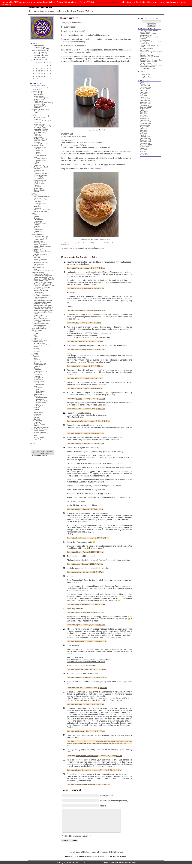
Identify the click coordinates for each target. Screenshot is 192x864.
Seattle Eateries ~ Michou (149, 61)
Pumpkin (37, 407)
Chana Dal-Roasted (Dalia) (43, 121)
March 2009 (144, 82)
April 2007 (143, 115)
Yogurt (36, 338)
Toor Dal (90, 243)
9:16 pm (103, 349)
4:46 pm (102, 268)
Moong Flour (38, 205)
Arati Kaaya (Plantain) (41, 274)
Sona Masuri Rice (40, 106)
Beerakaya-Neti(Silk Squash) (44, 279)
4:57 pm (101, 288)
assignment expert (83, 784)
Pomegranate (38, 229)
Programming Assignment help (87, 756)
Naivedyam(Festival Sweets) (43, 271)
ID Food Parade (39, 424)
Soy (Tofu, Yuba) (39, 140)
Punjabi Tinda (39, 315)
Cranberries (84, 243)
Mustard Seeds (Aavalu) (42, 246)
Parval (36, 313)
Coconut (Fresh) (39, 178)
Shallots (39, 393)
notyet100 (80, 349)
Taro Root (37, 414)
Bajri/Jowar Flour (39, 198)
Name (102, 795)
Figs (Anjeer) (38, 182)
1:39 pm (104, 641)
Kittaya (36, 425)
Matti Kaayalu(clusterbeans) (43, 307)
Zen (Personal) (37, 421)
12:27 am (101, 409)
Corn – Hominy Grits (41, 200)
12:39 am (102, 669)
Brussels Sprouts (40, 364)
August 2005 (144, 146)
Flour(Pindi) (35, 195)
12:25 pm (100, 433)
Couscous (39, 150)
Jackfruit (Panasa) (40, 223)
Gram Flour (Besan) (40, 203)
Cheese (36, 332)
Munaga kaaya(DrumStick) (43, 312)
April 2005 (143, 153)
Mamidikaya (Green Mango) (43, 305)
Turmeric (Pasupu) (40, 254)
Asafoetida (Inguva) (41, 236)
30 (44, 76)
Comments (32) (65, 244)
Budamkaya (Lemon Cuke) (43, 282)
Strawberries (38, 231)
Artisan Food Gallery (41, 55)
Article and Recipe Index (40, 54)
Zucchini (37, 419)
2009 (142, 47)
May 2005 (143, 151)
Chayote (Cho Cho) (40, 371)
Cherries (37, 218)
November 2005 (145, 141)
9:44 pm (100, 388)
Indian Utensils (39, 261)
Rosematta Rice (39, 104)
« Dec (34, 79)
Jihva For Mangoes (40, 52)
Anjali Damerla (39, 430)
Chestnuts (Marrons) (41, 175)
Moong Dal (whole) (40, 131)
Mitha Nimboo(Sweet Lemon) (44, 310)
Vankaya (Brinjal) (39, 327)
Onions (36, 389)
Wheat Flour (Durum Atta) (42, 210)
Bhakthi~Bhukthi (37, 91)
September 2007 (146, 107)
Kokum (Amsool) (39, 243)
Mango (36, 224)
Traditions (37, 266)
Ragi (37, 162)
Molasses (37, 351)
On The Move (145, 50)
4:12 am (119, 770)
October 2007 (145, 105)
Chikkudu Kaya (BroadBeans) (44, 285)
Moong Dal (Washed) (41, 129)
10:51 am (100, 612)
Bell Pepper (40, 399)
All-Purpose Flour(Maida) (42, 196)
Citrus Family (38, 219)
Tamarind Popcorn (146, 55)
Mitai (35, 269)
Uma (78, 341)
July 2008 (143, 90)
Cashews (37, 172)
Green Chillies (41, 402)
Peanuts (37, 134)
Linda (78, 552)
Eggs (33, 193)
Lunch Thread (145, 32)
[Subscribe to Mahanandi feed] (43, 453)
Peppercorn (38, 249)
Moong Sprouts (39, 343)
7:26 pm (100, 341)
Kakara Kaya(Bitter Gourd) (43, 300)
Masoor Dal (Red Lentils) (42, 126)
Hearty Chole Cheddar (148, 33)
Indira (78, 509)
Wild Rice (37, 107)
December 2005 (145, 140)
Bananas (37, 215)
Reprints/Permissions (99, 852)
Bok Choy (37, 361)
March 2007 (144, 117)
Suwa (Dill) (37, 322)
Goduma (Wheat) (40, 147)
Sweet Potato (38, 412)
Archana (79, 677)
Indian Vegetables (38, 272)
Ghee (36, 333)
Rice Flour (37, 208)
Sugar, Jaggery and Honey (41, 345)
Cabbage (37, 366)
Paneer (36, 336)
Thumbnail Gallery (40, 57)
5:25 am (101, 704)
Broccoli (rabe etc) (40, 363)
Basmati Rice (38, 94)
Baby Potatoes (41, 406)
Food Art (37, 257)
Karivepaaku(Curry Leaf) (42, 302)
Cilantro (79, 268)
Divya (78, 378)
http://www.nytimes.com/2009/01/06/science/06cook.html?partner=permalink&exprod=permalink (90, 334)
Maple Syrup (38, 350)
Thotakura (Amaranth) (41, 323)
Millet (35, 157)
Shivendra (80, 731)
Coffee (36, 112)
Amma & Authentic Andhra (41, 88)
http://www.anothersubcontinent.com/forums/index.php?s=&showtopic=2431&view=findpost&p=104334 (89, 660)
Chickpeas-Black (39, 124)
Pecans (36, 185)
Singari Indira (91, 856)
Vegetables (35, 355)
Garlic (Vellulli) (38, 241)
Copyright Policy (39, 47)
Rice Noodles (38, 101)
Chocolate (37, 111)
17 (47, 71)
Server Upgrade (145, 63)
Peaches (37, 226)
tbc (77, 323)
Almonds (37, 168)
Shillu (78, 388)
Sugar (36, 353)
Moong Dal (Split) (40, 127)
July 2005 (143, 148)
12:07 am (103, 688)
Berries (36, 216)
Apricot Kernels (39, 170)
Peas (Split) (38, 135)
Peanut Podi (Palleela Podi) (149, 45)
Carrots (36, 368)
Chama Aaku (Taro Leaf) (42, 284)
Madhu (78, 443)
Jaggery (36, 348)
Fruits (33, 213)
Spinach (37, 411)
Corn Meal (37, 201)
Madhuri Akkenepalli (41, 434)
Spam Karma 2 (93, 862)
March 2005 (144, 155)
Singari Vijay (104, 856)
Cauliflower (37, 369)
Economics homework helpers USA (89, 770)
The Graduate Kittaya (147, 66)
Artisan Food (36, 89)
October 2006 (145, 125)
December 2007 (145, 102)
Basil (35, 358)
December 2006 (145, 122)
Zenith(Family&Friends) (39, 429)
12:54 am (100, 552)
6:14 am (119, 756)
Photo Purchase (116, 852)
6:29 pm (98, 323)
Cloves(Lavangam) (40, 238)
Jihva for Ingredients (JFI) (40, 50)
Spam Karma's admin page (107, 2)
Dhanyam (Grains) (38, 145)
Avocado (37, 356)
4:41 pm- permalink (117, 243)
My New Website (147, 77)
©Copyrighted (74, 243)
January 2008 (145, 100)
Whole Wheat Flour (40, 211)
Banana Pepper (41, 397)
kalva (78, 612)
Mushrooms (38, 388)
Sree (35, 435)
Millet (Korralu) (41, 160)
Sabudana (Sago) (40, 165)
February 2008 (145, 99)
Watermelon (38, 233)
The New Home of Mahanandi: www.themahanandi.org (82, 248)
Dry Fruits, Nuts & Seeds (40, 167)
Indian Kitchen (37, 256)
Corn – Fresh (38, 373)
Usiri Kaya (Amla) (40, 325)
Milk (35, 335)
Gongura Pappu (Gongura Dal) (151, 60)
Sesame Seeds (39, 190)
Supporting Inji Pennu (147, 68)
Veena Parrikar (39, 437)
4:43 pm (100, 509)
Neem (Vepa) (38, 248)
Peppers (37, 396)
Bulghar (39, 149)
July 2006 (143, 128)
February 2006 (145, 137)
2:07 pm (101, 572)
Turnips (36, 417)
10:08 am (99, 564)
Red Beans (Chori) (40, 139)
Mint (35, 386)
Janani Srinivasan (40, 432)
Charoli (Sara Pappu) (41, 173)
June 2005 (144, 150)
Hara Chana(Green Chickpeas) (40, 298)
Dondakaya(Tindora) (41, 289)
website (103, 806)
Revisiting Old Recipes (39, 340)
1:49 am (107, 421)
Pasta (38, 152)
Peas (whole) (38, 137)
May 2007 (143, 113)
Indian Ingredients (40, 259)
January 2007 (145, 120)
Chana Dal (37, 119)
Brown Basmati (39, 96)
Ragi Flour (37, 206)
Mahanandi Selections (41, 427)
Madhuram (80, 641)
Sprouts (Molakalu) (38, 341)
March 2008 (144, 97)
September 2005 (146, 145)
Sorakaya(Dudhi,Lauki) (42, 320)
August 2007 (144, 108)
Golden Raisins (39, 183)
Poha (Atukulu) (39, 99)
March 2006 (144, 135)
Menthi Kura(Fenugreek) (42, 308)
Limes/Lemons (39, 384)
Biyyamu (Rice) (37, 93)
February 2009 (145, 84)
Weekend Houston (146, 35)
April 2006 (143, 133)
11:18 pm (102, 398)
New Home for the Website (149, 30)
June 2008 (144, 92)
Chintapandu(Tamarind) (42, 287)
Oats (35, 163)
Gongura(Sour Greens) (42, 295)
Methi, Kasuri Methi (40, 244)
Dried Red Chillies (42, 401)
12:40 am (103, 677)
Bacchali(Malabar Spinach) (43, 276)
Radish (36, 409)
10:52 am (101, 625)
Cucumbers (38, 374)
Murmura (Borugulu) (41, 98)
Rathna (79, 398)
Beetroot (37, 360)
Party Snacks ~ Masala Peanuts (151, 65)
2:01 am (107, 784)
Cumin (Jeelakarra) (40, 239)
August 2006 (144, 127)
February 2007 (145, 118)
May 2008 (143, 94)
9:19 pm (100, 366)
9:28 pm (100, 378)
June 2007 (144, 112)
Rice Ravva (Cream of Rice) (43, 103)
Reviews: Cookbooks (41, 262)
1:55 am (102, 731)
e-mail (102, 801)
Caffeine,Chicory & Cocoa (40, 109)
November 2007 (145, 104)
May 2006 (143, 132)
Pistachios (37, 187)
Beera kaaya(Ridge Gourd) (43, 277)
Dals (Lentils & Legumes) (40, 116)
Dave (80, 862)
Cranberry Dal (145, 40)
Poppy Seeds (38, 188)
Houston (37, 422)
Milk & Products (37, 330)
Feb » (39, 79)
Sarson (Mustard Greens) (42, 317)
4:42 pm (101, 443)
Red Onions (40, 391)
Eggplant (37, 376)
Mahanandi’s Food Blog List (43, 49)
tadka (106, 164)
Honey (36, 346)
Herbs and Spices (38, 234)
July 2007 (143, 110)
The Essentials (39, 264)
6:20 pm (103, 310)
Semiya (38, 154)
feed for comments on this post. (76, 836)
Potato (36, 404)
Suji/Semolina (41, 155)
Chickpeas (37, 122)
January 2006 (145, 138)
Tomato (36, 416)
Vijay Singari (38, 439)
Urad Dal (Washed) (40, 144)
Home (71, 852)
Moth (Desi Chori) (40, 132)
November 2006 (145, 123)
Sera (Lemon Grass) (41, 318)
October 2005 (145, 143)
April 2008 (143, 95)
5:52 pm (106, 538)
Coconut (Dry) (38, 177)
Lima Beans (38, 383)
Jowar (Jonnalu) (41, 159)
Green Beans (38, 379)
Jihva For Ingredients (39, 328)
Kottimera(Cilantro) (40, 304)
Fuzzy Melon (38, 292)
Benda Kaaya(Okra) (41, 280)
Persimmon (38, 228)
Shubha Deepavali (146, 48)
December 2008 (145, 87)
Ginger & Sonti (39, 294)
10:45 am (101, 604)
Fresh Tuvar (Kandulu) (41, 290)
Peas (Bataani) (39, 394)
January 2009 (145, 85)
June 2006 (144, 130)
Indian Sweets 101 (38, 267)
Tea (35, 114)
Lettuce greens (39, 381)
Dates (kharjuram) (40, 180)
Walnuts (36, 191)
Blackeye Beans (39, 117)
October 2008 (145, 89)
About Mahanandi (38, 45)
